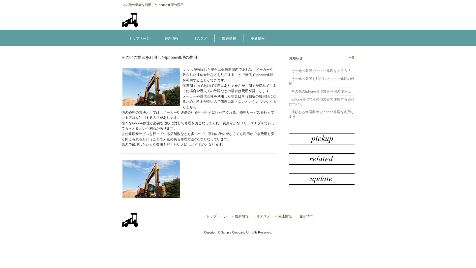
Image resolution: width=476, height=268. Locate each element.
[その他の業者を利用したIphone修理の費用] (130, 25)
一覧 (352, 57)
